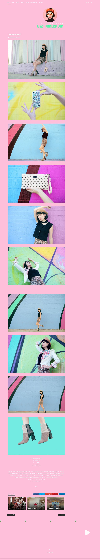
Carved (39, 465)
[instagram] (91, 2)
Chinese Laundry (38, 458)
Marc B (38, 464)
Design (17, 2)
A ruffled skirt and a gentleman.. (54, 508)
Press (27, 2)
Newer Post (11, 515)
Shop (12, 2)
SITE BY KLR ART (50, 552)
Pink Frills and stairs (32, 508)
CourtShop (37, 460)
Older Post (61, 515)
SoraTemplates (16, 554)
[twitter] (89, 2)
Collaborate (33, 2)
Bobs (10, 508)
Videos (22, 2)
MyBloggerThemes (31, 554)
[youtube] (86, 2)
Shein (38, 462)
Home (8, 2)
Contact (41, 2)
